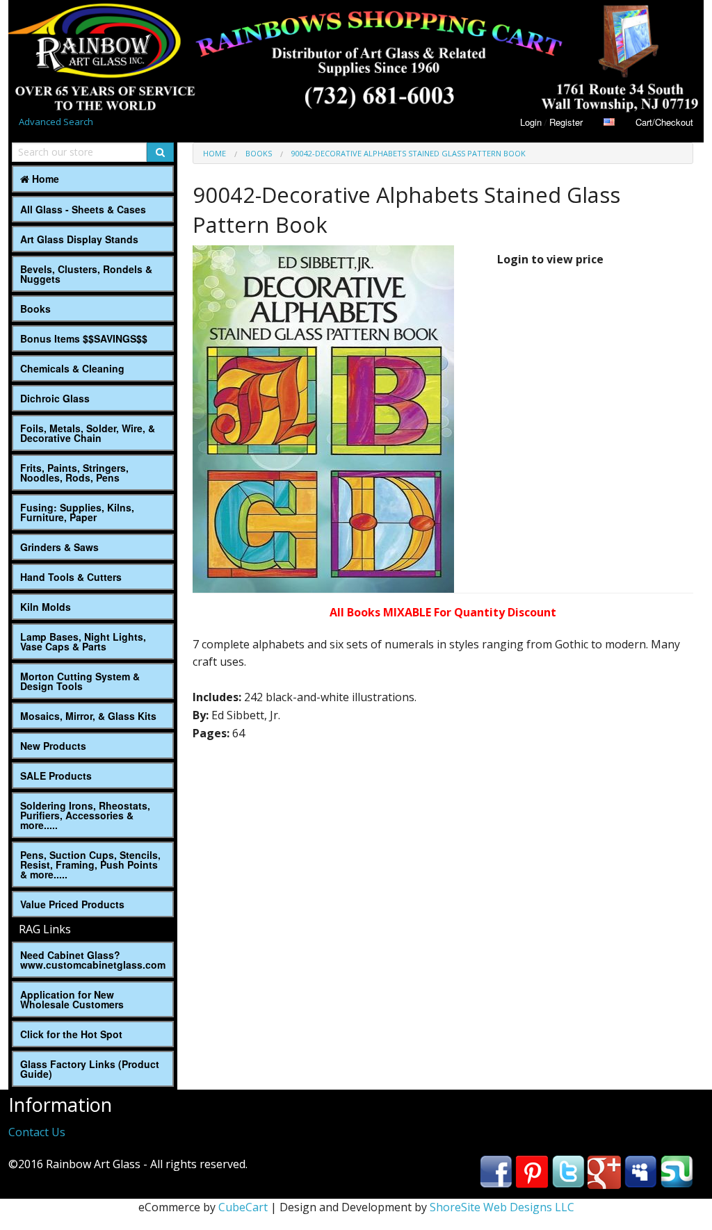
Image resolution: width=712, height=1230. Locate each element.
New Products (53, 746)
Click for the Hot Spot (71, 1034)
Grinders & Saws (59, 547)
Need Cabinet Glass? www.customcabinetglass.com (92, 959)
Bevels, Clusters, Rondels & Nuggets (86, 274)
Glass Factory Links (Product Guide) (89, 1069)
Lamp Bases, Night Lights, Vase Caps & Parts (83, 641)
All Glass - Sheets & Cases (83, 209)
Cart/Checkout (664, 122)
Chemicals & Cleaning (72, 368)
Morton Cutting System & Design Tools (80, 681)
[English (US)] (609, 122)
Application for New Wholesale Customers (72, 999)
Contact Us (36, 1132)
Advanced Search (56, 121)
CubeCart (243, 1207)
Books (35, 308)
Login (531, 122)
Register (566, 122)
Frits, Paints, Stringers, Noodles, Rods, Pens (74, 472)
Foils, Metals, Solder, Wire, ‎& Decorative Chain (87, 433)
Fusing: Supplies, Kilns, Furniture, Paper (77, 512)
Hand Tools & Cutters (71, 577)
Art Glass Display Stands (79, 239)
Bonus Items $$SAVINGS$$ (83, 338)
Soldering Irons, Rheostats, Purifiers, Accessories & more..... (85, 815)
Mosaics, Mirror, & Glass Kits (88, 716)
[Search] (160, 152)
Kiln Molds (45, 607)
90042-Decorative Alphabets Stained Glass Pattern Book (408, 153)
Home (44, 179)
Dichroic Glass (55, 398)
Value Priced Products (72, 904)
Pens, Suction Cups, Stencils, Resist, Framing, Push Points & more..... (90, 864)
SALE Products (56, 775)
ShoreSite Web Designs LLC (502, 1207)
